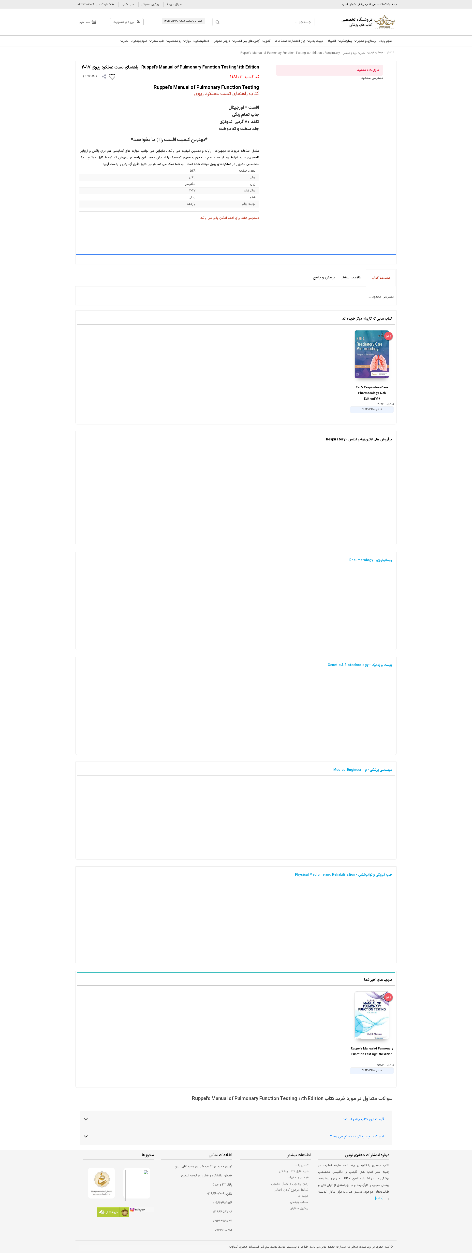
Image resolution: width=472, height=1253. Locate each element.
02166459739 (222, 1221)
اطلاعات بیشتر (351, 277)
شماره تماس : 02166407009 (94, 4)
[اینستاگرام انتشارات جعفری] (141, 1210)
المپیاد (332, 41)
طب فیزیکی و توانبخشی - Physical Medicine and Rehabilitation (343, 874)
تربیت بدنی (316, 41)
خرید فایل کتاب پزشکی (294, 1171)
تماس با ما (302, 1165)
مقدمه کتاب (380, 278)
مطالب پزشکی (299, 1202)
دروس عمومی (222, 41)
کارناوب (233, 1247)
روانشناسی (174, 41)
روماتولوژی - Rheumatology (370, 560)
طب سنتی (158, 41)
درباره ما (303, 1196)
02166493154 (222, 1202)
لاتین (125, 41)
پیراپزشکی (346, 41)
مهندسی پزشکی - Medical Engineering (362, 770)
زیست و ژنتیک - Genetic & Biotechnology (360, 665)
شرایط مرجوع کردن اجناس (291, 1189)
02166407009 (215, 1193)
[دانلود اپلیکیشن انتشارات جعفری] (113, 1213)
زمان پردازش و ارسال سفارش (290, 1183)
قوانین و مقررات (298, 1177)
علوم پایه (386, 41)
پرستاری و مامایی (366, 41)
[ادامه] (379, 1198)
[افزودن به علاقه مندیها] (112, 77)
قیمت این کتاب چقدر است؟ (363, 1119)
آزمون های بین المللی (247, 41)
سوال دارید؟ (174, 4)
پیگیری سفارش (150, 4)
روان (188, 41)
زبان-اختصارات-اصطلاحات (290, 41)
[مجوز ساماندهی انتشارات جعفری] (101, 1183)
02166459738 (222, 1212)
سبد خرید (128, 4)
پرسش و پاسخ (324, 277)
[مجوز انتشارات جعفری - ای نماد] (136, 1183)
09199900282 (223, 1230)
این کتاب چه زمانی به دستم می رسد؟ (357, 1136)
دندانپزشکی (202, 41)
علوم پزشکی (140, 41)
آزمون (267, 41)
